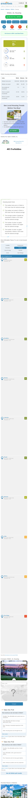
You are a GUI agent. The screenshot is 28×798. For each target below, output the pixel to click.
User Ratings (20, 252)
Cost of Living (8, 250)
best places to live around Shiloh (11, 655)
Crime (7, 252)
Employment (20, 245)
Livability (21, 3)
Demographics (15, 21)
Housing (20, 247)
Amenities (7, 247)
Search (2, 9)
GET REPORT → (14, 130)
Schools (20, 250)
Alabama (7, 9)
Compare (14, 703)
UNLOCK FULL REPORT (14, 16)
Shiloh (12, 9)
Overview (3, 21)
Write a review (4, 736)
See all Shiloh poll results (14, 773)
